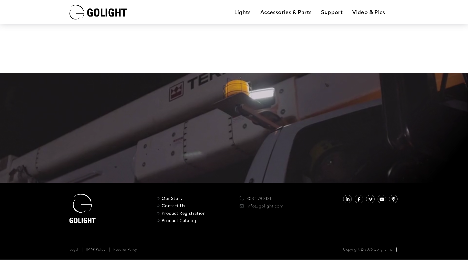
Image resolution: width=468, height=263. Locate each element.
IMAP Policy (96, 249)
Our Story (172, 198)
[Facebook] (359, 199)
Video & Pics (368, 12)
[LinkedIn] (347, 199)
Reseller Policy (125, 249)
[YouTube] (382, 199)
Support (332, 12)
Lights (242, 12)
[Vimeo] (370, 199)
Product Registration (183, 213)
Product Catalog (178, 220)
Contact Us (173, 205)
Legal (73, 249)
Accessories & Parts (286, 12)
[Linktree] (393, 199)
